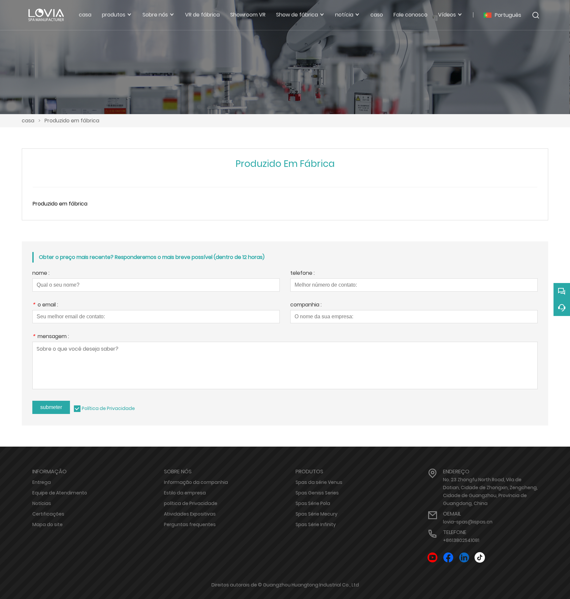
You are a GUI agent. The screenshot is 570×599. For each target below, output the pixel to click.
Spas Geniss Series (317, 492)
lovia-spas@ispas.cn (467, 522)
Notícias (41, 503)
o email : (45, 305)
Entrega (41, 482)
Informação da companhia (196, 482)
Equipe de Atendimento (59, 492)
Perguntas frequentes (190, 524)
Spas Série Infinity (316, 524)
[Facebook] (448, 557)
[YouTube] (432, 557)
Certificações (48, 514)
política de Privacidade (190, 503)
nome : (40, 273)
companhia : (306, 305)
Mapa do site (47, 524)
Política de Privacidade (108, 408)
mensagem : (50, 337)
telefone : (302, 273)
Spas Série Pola (313, 503)
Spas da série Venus (319, 482)
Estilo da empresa (185, 492)
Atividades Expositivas (190, 514)
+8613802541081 (461, 540)
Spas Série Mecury (316, 514)
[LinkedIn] (464, 557)
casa (28, 120)
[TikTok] (480, 557)
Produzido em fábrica (72, 120)
